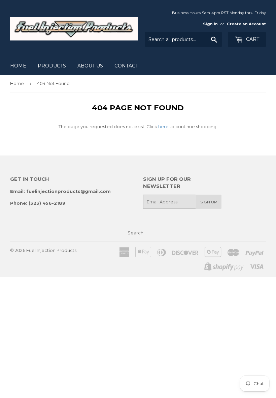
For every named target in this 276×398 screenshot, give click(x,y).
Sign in (210, 24)
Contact (126, 66)
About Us (90, 66)
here (163, 126)
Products (52, 66)
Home (18, 66)
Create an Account (246, 24)
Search (135, 232)
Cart (252, 39)
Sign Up (208, 201)
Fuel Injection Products (51, 250)
